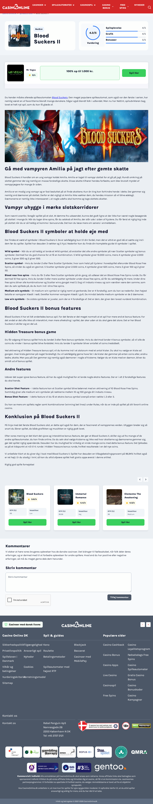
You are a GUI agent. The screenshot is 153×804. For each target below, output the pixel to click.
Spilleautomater (26, 13)
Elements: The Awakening (132, 495)
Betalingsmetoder (54, 656)
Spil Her (134, 73)
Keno (46, 644)
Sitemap (7, 683)
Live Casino (110, 675)
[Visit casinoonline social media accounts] (142, 624)
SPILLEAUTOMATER (62, 5)
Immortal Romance (80, 495)
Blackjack (80, 644)
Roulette (48, 650)
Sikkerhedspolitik (12, 644)
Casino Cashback (113, 644)
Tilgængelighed (33, 644)
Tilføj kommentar (119, 597)
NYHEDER (139, 5)
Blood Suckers (60, 97)
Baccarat (79, 650)
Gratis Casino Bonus (136, 677)
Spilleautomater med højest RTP (56, 669)
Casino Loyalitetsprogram (139, 647)
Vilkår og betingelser (9, 669)
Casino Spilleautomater (138, 667)
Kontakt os (9, 723)
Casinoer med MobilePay (82, 658)
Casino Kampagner (135, 697)
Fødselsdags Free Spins (138, 657)
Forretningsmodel (33, 677)
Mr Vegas (31, 70)
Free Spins (109, 695)
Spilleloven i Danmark (9, 658)
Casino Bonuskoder (135, 687)
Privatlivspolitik (12, 650)
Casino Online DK (9, 13)
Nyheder (29, 656)
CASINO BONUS (106, 6)
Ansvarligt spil (32, 650)
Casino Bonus (111, 655)
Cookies (28, 666)
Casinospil (109, 685)
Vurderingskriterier (12, 677)
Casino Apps (110, 665)
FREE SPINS (123, 6)
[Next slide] (145, 479)
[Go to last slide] (139, 479)
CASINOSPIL (86, 5)
